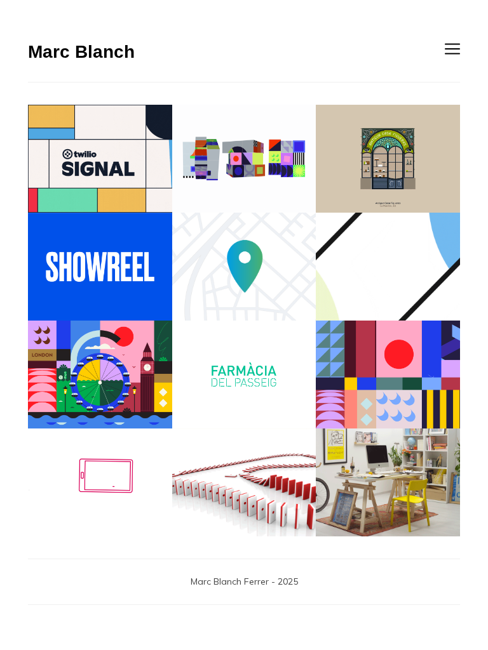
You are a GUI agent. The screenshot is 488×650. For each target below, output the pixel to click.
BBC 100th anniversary (244, 158)
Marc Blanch (81, 52)
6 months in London (100, 374)
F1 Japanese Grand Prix (244, 482)
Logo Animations (244, 374)
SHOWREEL (100, 266)
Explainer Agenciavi (244, 266)
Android (388, 266)
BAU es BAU (388, 482)
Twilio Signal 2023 (100, 158)
